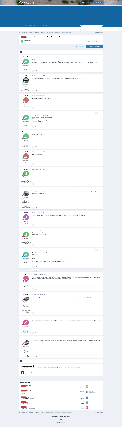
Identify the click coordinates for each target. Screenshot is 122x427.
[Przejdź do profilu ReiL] (26, 80)
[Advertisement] (61, 14)
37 (25, 86)
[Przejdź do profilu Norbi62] (87, 386)
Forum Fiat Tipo (67, 416)
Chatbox (51, 25)
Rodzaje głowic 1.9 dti (31, 406)
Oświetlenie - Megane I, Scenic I (39, 41)
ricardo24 (26, 57)
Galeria (30, 25)
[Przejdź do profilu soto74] (26, 100)
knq (26, 274)
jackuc (26, 169)
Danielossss (25, 131)
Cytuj (36, 70)
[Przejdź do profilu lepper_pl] (26, 299)
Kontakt (58, 422)
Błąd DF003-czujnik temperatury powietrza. (36, 385)
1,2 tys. (25, 142)
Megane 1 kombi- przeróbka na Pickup (35, 397)
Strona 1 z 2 (33, 52)
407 (25, 223)
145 (25, 285)
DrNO (25, 189)
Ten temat (96, 25)
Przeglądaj (36, 25)
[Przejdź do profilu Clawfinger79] (87, 407)
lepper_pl (25, 294)
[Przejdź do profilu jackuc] (26, 173)
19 (25, 67)
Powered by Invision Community (61, 425)
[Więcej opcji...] (100, 57)
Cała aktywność (44, 25)
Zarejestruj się (98, 2)
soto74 (26, 95)
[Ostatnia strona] (28, 52)
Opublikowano (38, 56)
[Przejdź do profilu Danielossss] (26, 136)
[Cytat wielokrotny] (33, 71)
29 (25, 106)
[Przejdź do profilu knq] (26, 279)
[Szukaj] (101, 26)
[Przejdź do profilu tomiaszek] (87, 392)
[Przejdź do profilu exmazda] (87, 402)
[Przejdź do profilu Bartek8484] (87, 397)
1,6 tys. (25, 305)
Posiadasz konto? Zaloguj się (86, 2)
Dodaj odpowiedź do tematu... (33, 372)
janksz (26, 212)
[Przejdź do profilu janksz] (26, 217)
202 (25, 180)
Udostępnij (87, 41)
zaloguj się (61, 367)
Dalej (25, 52)
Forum (22, 25)
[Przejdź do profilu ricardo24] (22, 41)
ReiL (26, 75)
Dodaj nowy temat (80, 46)
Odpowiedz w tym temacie (94, 46)
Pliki (26, 25)
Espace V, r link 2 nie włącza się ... (34, 390)
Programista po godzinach (57, 416)
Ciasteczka (63, 422)
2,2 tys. (25, 200)
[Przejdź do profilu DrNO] (26, 193)
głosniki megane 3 (30, 402)
